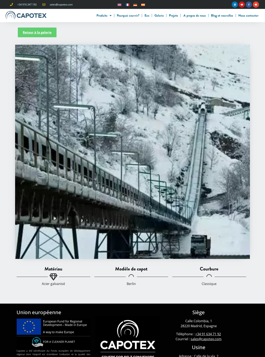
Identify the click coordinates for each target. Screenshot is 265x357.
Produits (101, 15)
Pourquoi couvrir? (128, 15)
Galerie (159, 15)
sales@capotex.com (206, 339)
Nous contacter (248, 15)
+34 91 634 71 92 (208, 334)
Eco (147, 15)
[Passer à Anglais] (119, 4)
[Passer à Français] (127, 4)
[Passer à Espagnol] (143, 4)
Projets (173, 15)
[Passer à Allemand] (135, 4)
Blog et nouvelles (222, 15)
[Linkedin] (235, 4)
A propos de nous (194, 15)
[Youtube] (242, 4)
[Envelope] (256, 4)
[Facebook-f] (249, 4)
